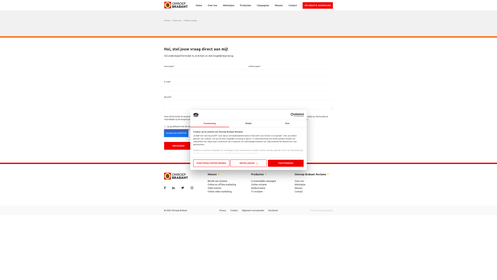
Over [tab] (287, 123)
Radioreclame (258, 188)
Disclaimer (273, 210)
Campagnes (263, 5)
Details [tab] (248, 123)
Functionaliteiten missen (211, 163)
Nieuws (279, 5)
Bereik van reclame (217, 181)
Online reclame (259, 184)
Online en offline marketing (222, 184)
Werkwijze (228, 5)
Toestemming (285, 163)
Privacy (222, 210)
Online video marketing (220, 191)
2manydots (327, 210)
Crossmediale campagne (263, 181)
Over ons (212, 5)
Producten (245, 5)
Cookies (234, 210)
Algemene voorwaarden (253, 210)
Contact (292, 5)
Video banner (214, 188)
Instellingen (247, 163)
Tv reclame (257, 191)
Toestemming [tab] (209, 123)
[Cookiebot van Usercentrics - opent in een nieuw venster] (292, 115)
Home (199, 5)
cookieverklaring (233, 153)
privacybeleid (250, 153)
